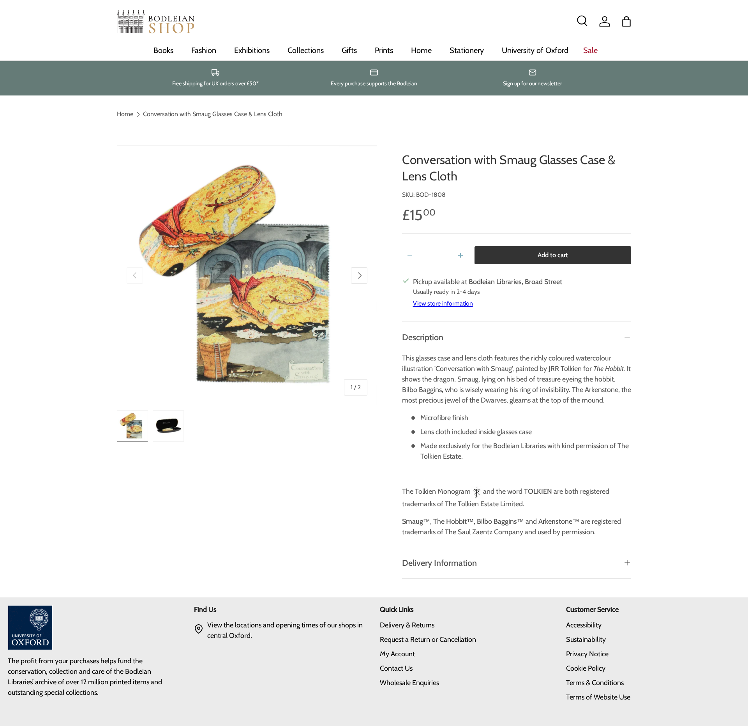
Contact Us (396, 668)
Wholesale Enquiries (409, 682)
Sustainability (586, 639)
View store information (443, 303)
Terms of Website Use (598, 697)
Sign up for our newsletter (532, 83)
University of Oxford (535, 50)
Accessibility (584, 625)
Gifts (349, 50)
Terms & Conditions (595, 682)
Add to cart (553, 255)
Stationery (467, 50)
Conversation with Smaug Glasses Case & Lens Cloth (212, 114)
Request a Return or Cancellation (428, 639)
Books (163, 50)
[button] (626, 21)
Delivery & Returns (407, 625)
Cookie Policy (585, 668)
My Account (397, 654)
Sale (590, 50)
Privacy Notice (587, 654)
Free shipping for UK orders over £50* (215, 83)
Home (421, 50)
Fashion (203, 50)
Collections (306, 50)
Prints (384, 50)
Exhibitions (252, 50)
